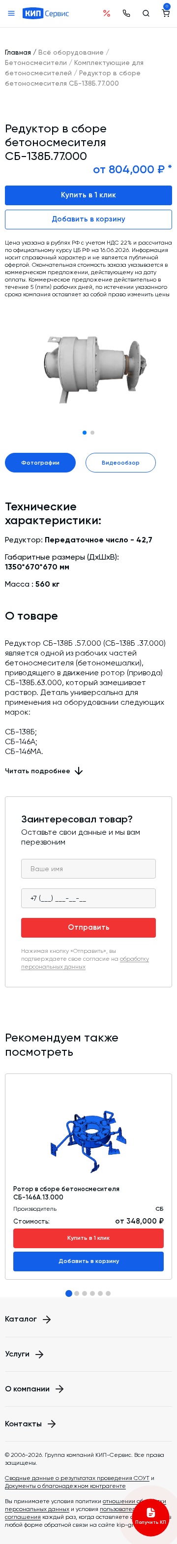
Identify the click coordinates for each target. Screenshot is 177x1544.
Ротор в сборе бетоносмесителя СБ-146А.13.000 (66, 1192)
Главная (18, 52)
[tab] (68, 1293)
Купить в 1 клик (88, 194)
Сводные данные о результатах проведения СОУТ (77, 1478)
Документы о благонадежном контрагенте (65, 1485)
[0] (166, 13)
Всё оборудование (71, 52)
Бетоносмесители (36, 62)
